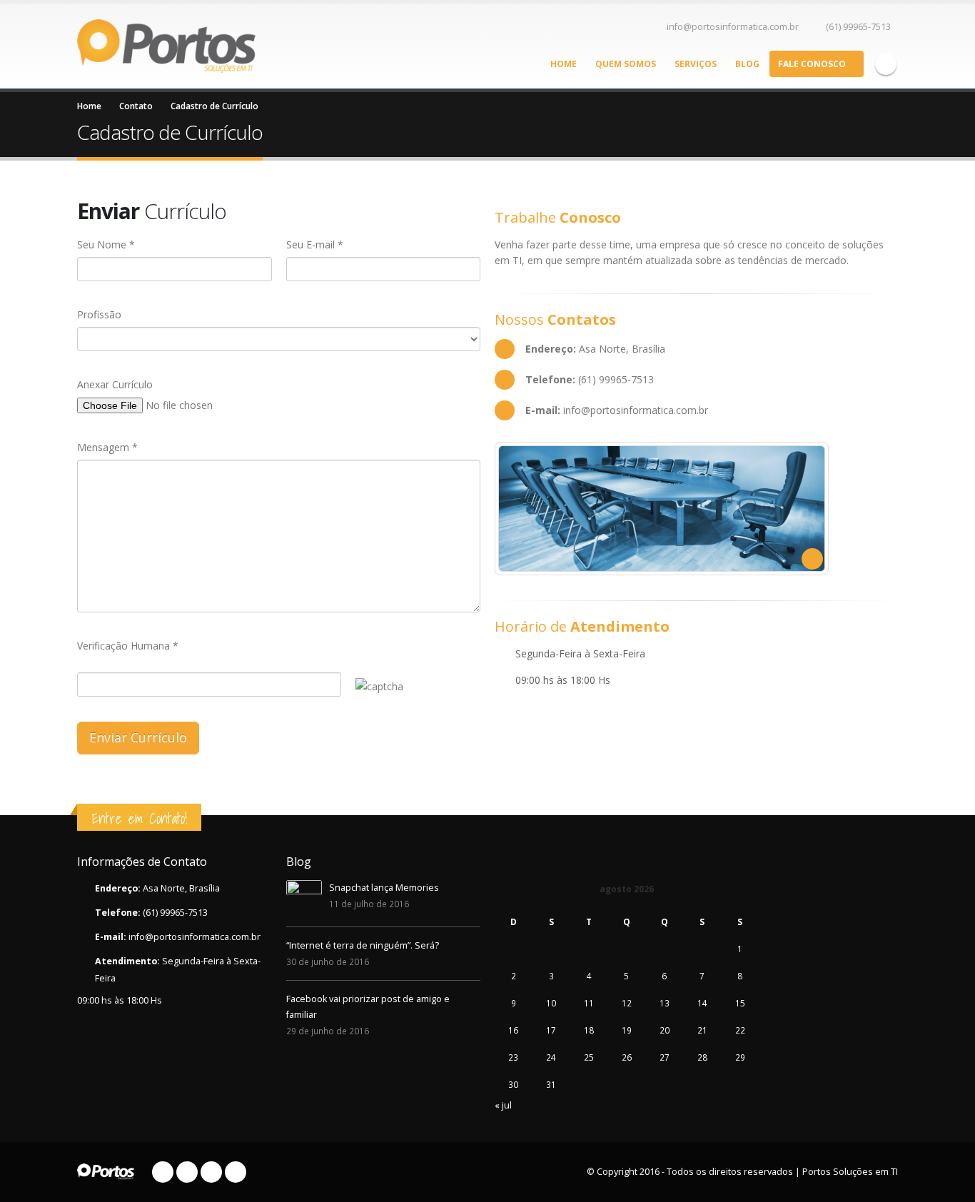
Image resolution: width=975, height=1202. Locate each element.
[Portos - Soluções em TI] (166, 45)
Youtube (211, 1172)
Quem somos (625, 64)
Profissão (99, 314)
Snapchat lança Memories (384, 888)
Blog (747, 64)
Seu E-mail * (314, 244)
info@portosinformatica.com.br (733, 27)
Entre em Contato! (139, 818)
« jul (503, 1105)
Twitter (187, 1172)
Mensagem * (107, 447)
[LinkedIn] (885, 64)
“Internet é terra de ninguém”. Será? (362, 945)
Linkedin (235, 1172)
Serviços (696, 64)
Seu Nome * (106, 244)
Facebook (162, 1172)
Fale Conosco (812, 64)
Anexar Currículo (115, 384)
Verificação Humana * (127, 645)
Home (563, 64)
